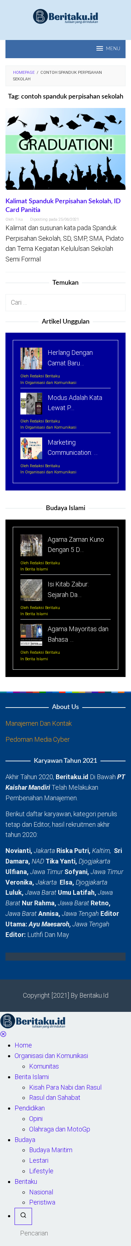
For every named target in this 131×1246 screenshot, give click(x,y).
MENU (113, 49)
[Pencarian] (23, 1216)
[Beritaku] (65, 16)
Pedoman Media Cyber (37, 739)
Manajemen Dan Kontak (38, 723)
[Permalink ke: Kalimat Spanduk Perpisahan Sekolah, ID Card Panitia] (65, 152)
